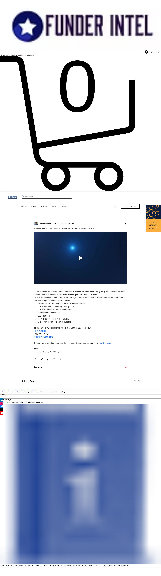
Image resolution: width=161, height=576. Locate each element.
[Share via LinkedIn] (47, 359)
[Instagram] (80, 403)
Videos (54, 206)
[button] (2, 55)
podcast (50, 352)
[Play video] (80, 258)
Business (44, 206)
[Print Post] (60, 359)
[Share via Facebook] (35, 359)
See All (137, 381)
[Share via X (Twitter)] (41, 359)
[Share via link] (53, 359)
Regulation (64, 206)
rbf (54, 352)
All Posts (23, 206)
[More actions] (125, 223)
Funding (33, 206)
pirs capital (58, 352)
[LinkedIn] (80, 400)
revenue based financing (41, 352)
